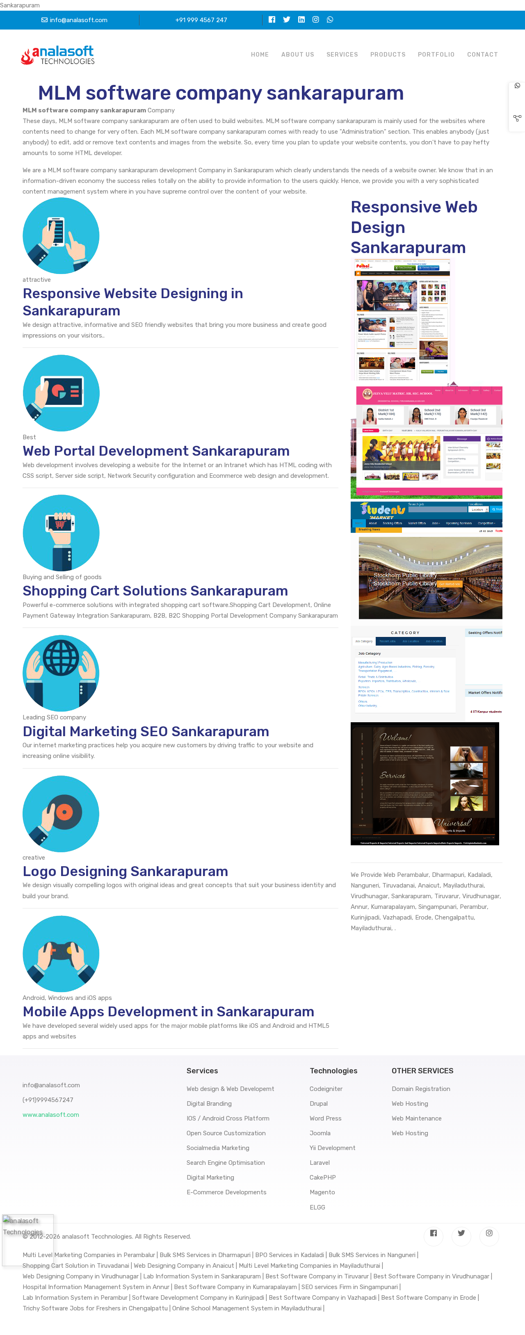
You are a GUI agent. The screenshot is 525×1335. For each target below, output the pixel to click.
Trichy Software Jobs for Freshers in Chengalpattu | (97, 1308)
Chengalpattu (454, 917)
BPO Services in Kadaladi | (291, 1255)
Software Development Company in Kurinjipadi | (199, 1297)
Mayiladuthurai (463, 885)
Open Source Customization (226, 1133)
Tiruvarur (446, 896)
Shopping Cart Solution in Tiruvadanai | (77, 1265)
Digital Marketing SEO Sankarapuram (146, 731)
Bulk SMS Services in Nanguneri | (373, 1255)
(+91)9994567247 (48, 1100)
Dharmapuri (448, 875)
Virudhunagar (369, 896)
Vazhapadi (397, 917)
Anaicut (429, 885)
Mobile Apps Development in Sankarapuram (169, 1011)
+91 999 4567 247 (201, 20)
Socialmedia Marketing (218, 1148)
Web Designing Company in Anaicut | (185, 1265)
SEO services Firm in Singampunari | (351, 1287)
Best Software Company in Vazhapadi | (324, 1297)
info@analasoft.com (78, 20)
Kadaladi (479, 875)
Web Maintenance (417, 1118)
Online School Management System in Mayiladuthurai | (248, 1308)
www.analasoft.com (51, 1114)
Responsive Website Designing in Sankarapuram (133, 302)
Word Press (326, 1118)
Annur (359, 907)
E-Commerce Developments (227, 1192)
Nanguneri (365, 885)
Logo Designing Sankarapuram (125, 871)
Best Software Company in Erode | (430, 1297)
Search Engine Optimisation (226, 1162)
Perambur (473, 907)
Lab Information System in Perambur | (76, 1297)
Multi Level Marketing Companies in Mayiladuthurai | (311, 1265)
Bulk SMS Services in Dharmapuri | (206, 1255)
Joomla (320, 1133)
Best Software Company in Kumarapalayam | (237, 1287)
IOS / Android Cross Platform (228, 1118)
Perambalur (413, 875)
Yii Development (333, 1148)
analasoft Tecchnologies (97, 1236)
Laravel (320, 1162)
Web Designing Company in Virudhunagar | (82, 1276)
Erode (423, 917)
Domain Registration (421, 1089)
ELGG (317, 1207)
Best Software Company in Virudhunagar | (432, 1276)
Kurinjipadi (365, 917)
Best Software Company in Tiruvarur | (318, 1276)
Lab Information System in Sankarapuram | (203, 1276)
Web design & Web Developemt (230, 1089)
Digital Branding (209, 1103)
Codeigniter (326, 1089)
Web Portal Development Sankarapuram (156, 451)
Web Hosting (410, 1103)
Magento (322, 1192)
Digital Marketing (210, 1177)
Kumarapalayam (393, 907)
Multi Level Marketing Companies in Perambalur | (90, 1255)
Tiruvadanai (398, 885)
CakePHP (323, 1177)
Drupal (319, 1103)
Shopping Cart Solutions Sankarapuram (155, 590)
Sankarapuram (411, 896)
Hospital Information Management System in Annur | (97, 1287)
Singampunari (437, 907)
